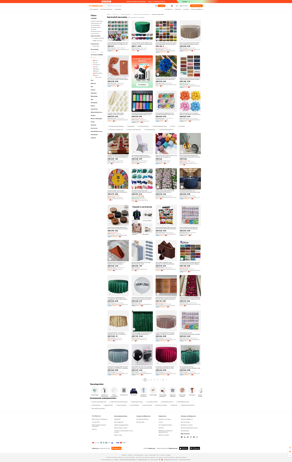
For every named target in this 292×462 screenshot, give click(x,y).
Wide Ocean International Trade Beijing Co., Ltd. (190, 119)
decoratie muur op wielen (161, 405)
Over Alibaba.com (96, 416)
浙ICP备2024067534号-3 (185, 459)
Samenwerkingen (185, 430)
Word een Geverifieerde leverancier (189, 427)
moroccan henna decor (144, 126)
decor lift (173, 126)
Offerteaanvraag (140, 422)
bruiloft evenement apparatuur (166, 129)
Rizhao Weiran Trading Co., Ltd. (139, 162)
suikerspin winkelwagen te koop (160, 126)
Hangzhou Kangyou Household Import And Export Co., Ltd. (118, 119)
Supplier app (152, 448)
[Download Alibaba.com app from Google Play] (195, 448)
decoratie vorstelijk (147, 405)
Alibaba (108, 14)
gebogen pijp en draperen (137, 401)
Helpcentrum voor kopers (165, 419)
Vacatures (94, 429)
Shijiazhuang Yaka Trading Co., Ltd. (115, 198)
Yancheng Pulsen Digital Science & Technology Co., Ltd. (190, 85)
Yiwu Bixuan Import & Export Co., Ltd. (188, 163)
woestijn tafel (174, 405)
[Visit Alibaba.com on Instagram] (191, 437)
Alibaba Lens (95, 448)
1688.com (130, 455)
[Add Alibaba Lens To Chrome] (116, 448)
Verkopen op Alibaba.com (187, 419)
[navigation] (97, 197)
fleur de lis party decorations (98, 408)
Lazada (146, 455)
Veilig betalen (117, 419)
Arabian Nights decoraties (183, 401)
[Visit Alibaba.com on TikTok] (197, 437)
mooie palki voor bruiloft (152, 401)
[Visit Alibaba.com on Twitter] (188, 437)
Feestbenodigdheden (126, 14)
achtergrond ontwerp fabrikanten (116, 126)
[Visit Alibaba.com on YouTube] (194, 437)
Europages (168, 455)
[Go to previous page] (142, 379)
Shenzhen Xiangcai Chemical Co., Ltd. (140, 120)
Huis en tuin (115, 14)
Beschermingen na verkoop (120, 427)
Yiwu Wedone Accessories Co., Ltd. (140, 200)
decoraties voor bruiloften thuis (116, 129)
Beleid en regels (118, 435)
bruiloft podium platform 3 (167, 401)
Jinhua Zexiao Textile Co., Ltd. (162, 162)
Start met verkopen (185, 422)
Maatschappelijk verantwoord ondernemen (99, 425)
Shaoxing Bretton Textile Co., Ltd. (115, 162)
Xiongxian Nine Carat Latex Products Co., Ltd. (118, 49)
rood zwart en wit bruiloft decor (134, 129)
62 (163, 379)
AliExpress (124, 455)
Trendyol (162, 455)
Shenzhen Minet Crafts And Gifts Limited (165, 50)
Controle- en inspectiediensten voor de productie (123, 431)
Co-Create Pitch (96, 422)
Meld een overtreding (164, 435)
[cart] (177, 6)
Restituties (161, 427)
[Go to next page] (166, 379)
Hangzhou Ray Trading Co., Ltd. (139, 49)
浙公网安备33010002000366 (171, 459)
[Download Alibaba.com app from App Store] (183, 448)
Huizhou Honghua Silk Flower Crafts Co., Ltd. (166, 84)
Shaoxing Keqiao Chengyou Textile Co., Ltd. (190, 49)
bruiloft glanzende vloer (150, 129)
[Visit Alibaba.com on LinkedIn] (185, 437)
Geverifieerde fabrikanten (142, 419)
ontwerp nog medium (121, 405)
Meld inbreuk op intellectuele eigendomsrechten (165, 431)
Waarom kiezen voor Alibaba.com (100, 419)
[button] (156, 6)
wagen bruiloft (131, 126)
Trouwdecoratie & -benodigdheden (141, 14)
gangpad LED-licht (109, 405)
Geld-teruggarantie (118, 422)
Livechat (161, 422)
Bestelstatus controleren (187, 425)
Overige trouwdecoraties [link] (158, 14)
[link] (290, 448)
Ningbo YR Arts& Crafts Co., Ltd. (115, 84)
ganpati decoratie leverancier (188, 405)
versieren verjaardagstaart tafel (99, 401)
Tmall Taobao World (138, 455)
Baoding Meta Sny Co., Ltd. (162, 119)
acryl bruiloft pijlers (135, 405)
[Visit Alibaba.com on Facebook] (182, 437)
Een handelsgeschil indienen (165, 425)
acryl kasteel (182, 126)
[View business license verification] (159, 459)
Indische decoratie (96, 405)
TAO (158, 455)
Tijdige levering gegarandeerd (121, 425)
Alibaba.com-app (173, 448)
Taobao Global (152, 455)
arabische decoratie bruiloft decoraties (119, 401)
